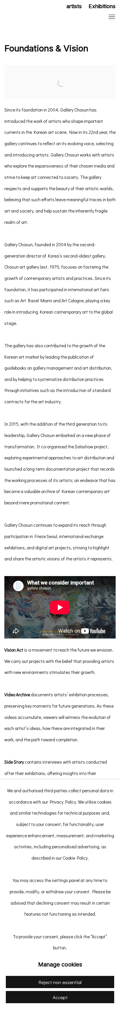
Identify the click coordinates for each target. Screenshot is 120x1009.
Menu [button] (111, 17)
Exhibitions (102, 6)
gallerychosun (42, 17)
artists (74, 6)
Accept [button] (60, 997)
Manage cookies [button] (60, 964)
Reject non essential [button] (60, 982)
